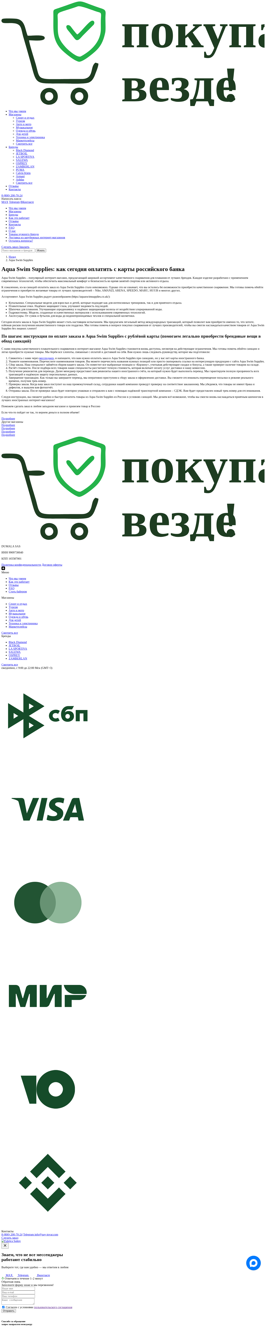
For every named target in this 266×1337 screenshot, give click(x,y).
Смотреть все (24, 143)
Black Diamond (25, 150)
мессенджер (46, 358)
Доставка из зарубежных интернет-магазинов (37, 237)
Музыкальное (24, 127)
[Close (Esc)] (5, 1246)
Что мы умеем (17, 111)
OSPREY (21, 163)
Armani (20, 176)
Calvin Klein (23, 173)
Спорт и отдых (25, 117)
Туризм (20, 120)
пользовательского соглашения (53, 1307)
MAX (4, 202)
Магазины (15, 114)
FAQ (11, 227)
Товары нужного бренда (24, 234)
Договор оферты (52, 564)
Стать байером (18, 591)
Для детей (22, 134)
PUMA (20, 169)
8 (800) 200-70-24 (11, 195)
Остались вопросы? (21, 240)
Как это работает (19, 217)
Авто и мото (23, 124)
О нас (12, 230)
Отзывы (14, 186)
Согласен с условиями (39, 1307)
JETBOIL (22, 153)
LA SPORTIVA (25, 156)
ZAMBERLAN (25, 166)
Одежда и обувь (25, 130)
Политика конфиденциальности (21, 564)
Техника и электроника (30, 137)
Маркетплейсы (25, 140)
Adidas (20, 179)
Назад (12, 256)
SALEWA (22, 160)
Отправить (8, 1311)
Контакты (15, 189)
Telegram (14, 202)
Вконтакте (43, 1275)
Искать (41, 250)
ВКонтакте (27, 202)
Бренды (13, 147)
